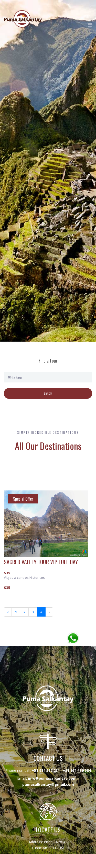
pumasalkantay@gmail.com (48, 784)
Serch (48, 393)
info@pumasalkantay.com (52, 778)
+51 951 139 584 (77, 770)
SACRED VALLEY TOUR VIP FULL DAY (41, 562)
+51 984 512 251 (46, 770)
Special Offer (23, 499)
